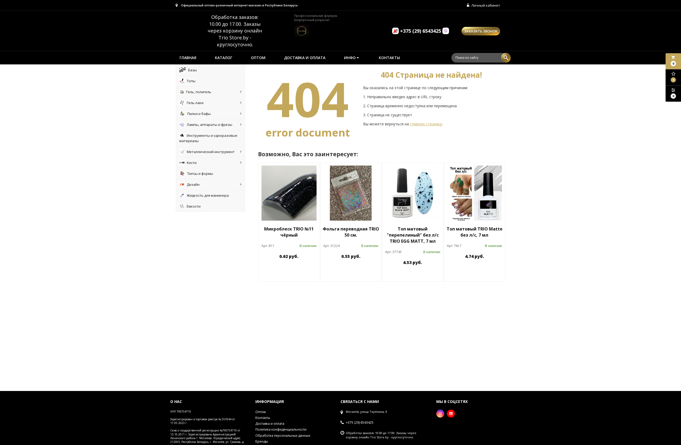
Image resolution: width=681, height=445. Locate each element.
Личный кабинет (485, 5)
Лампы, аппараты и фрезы (209, 124)
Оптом (258, 57)
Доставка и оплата (304, 57)
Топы (191, 81)
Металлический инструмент (211, 151)
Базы (192, 70)
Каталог (223, 57)
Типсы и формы (200, 173)
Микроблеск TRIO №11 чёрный (289, 232)
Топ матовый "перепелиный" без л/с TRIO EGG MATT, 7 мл (413, 235)
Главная (188, 57)
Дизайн (193, 184)
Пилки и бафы (199, 113)
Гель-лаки (195, 102)
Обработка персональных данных (282, 435)
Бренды (261, 441)
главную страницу (426, 123)
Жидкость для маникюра (208, 195)
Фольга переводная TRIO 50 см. (351, 232)
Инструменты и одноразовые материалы (208, 138)
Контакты (389, 57)
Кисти (192, 162)
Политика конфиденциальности (280, 429)
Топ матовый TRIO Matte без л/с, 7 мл (475, 232)
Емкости (194, 206)
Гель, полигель (198, 91)
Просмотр (303, 268)
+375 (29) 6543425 (359, 423)
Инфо (350, 57)
